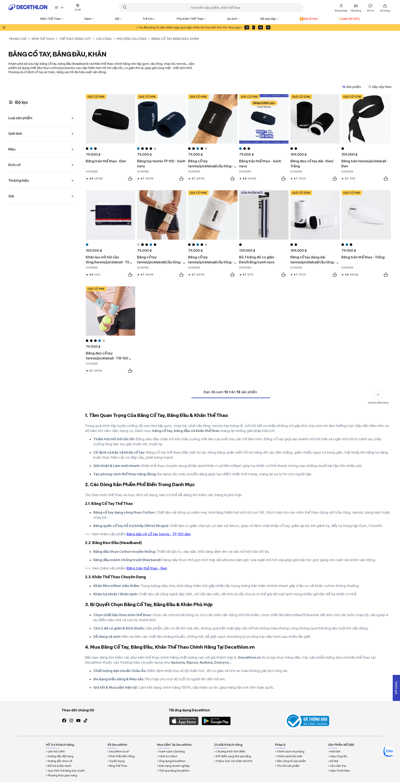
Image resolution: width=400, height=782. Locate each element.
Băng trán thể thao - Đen (147, 568)
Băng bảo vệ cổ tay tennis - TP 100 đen (159, 534)
